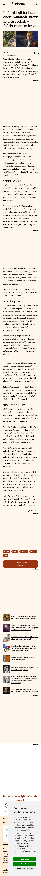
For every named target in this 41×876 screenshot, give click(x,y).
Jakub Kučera (11, 55)
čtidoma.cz (20, 4)
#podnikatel (23, 551)
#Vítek (5, 555)
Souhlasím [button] (25, 859)
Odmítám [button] (24, 864)
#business (6, 551)
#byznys (14, 551)
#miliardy (33, 551)
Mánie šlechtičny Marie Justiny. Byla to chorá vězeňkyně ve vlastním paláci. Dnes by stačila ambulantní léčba (24, 648)
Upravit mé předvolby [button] (25, 868)
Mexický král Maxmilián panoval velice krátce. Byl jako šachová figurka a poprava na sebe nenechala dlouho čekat (24, 628)
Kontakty (5, 870)
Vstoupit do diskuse (22, 564)
